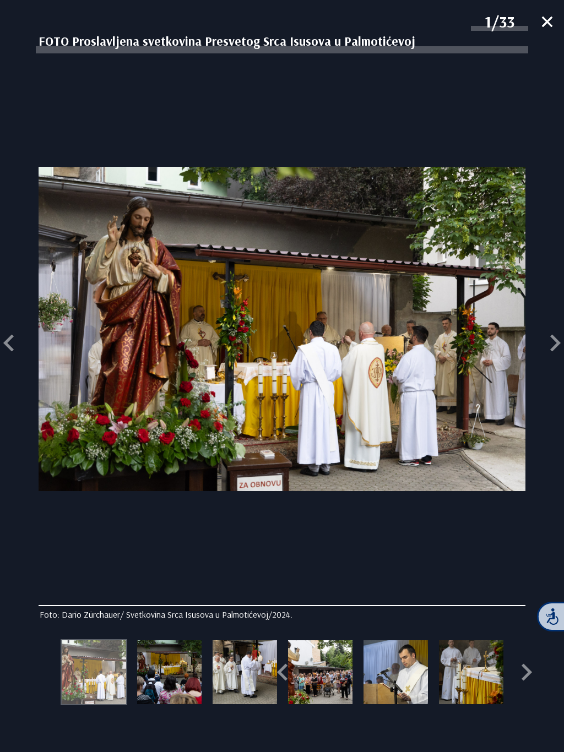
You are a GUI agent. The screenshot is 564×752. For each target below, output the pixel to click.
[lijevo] (8, 344)
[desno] (555, 344)
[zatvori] (547, 23)
